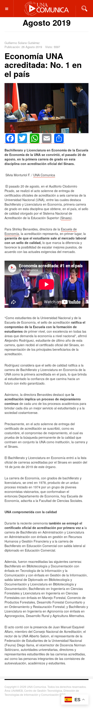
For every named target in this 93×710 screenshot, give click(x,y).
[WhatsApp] (34, 138)
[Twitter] (22, 138)
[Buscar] (84, 8)
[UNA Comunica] (46, 8)
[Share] (59, 138)
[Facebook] (10, 138)
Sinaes (66, 218)
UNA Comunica (44, 175)
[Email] (46, 138)
